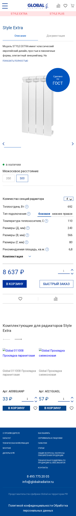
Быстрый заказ (56, 284)
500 (22, 178)
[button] (18, 339)
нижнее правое (62, 213)
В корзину (14, 284)
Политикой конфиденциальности (30, 505)
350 (8, 178)
